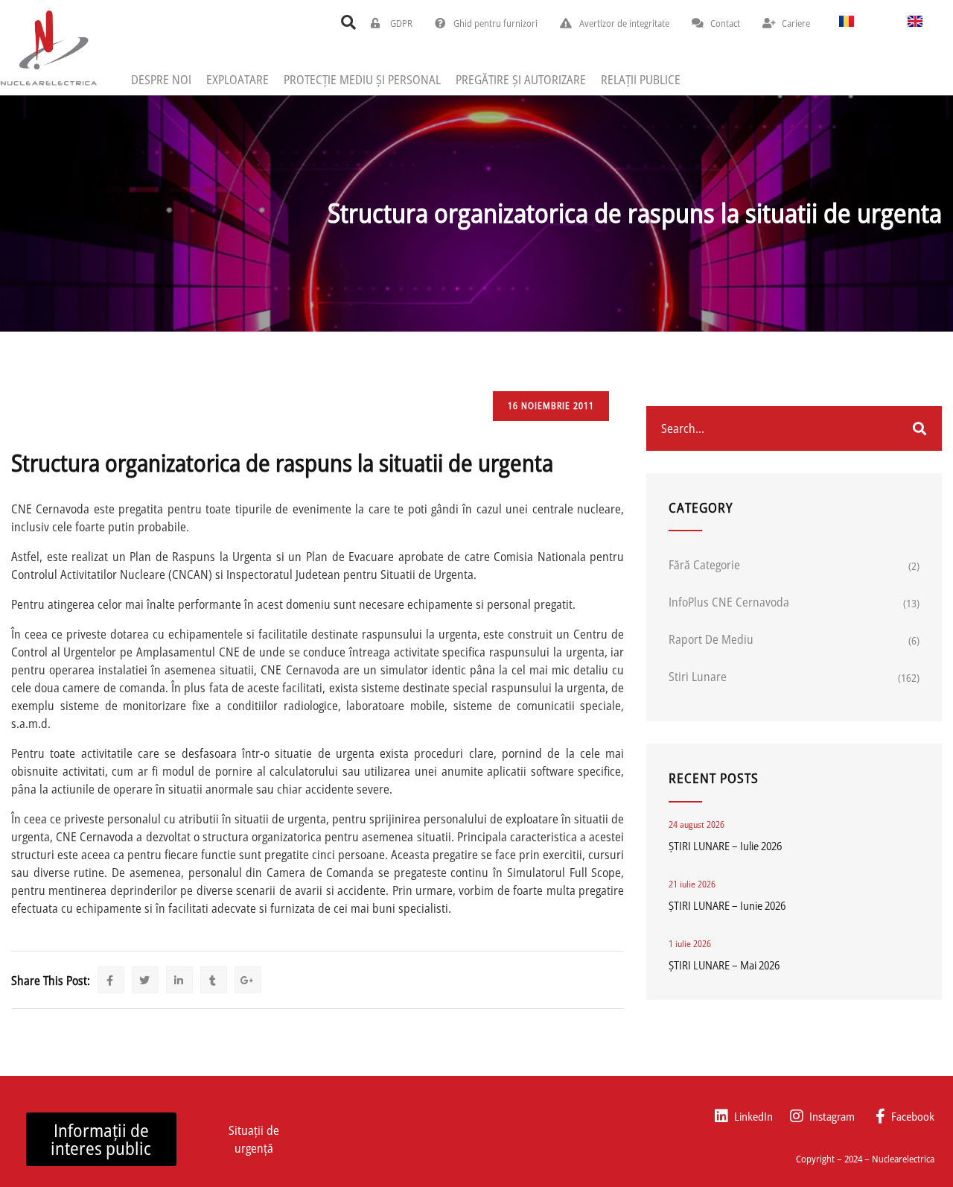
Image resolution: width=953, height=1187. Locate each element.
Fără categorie (704, 565)
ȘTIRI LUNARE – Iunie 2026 (727, 905)
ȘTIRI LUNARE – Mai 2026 (724, 964)
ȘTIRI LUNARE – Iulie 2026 (725, 845)
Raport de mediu (711, 639)
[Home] (48, 47)
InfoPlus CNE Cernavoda (729, 602)
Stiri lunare (698, 676)
